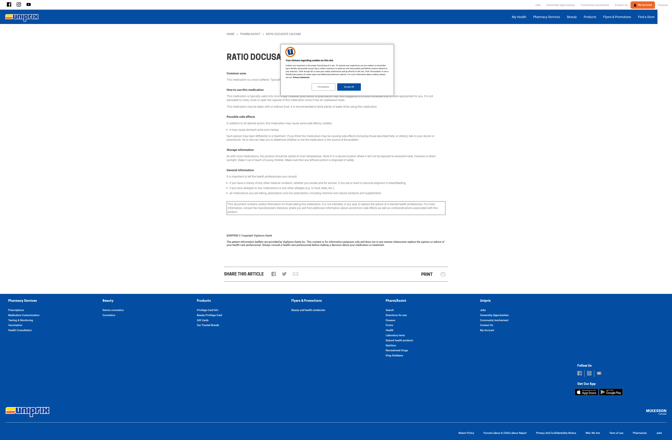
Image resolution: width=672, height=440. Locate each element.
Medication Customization (23, 315)
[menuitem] (519, 16)
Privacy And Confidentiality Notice (556, 433)
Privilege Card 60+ (208, 310)
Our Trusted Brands (208, 325)
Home (230, 34)
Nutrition (391, 345)
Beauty (108, 301)
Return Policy (466, 433)
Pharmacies (640, 433)
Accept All (349, 87)
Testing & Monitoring (20, 320)
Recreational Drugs (397, 350)
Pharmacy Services (22, 301)
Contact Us (621, 5)
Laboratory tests (395, 335)
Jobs (538, 5)
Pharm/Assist (250, 34)
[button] (9, 4)
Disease (390, 320)
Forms (389, 325)
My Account (644, 4)
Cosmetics (109, 315)
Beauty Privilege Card (209, 315)
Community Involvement (595, 5)
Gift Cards (203, 320)
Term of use (616, 433)
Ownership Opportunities (560, 5)
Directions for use (396, 315)
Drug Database (394, 355)
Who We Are (593, 433)
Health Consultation (20, 330)
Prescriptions (16, 310)
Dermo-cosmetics (113, 310)
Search (390, 310)
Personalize (323, 87)
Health (389, 330)
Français (663, 5)
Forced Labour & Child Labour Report (505, 433)
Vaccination (15, 325)
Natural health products (399, 340)
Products (204, 301)
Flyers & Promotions (306, 301)
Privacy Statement (301, 77)
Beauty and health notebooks (308, 310)
